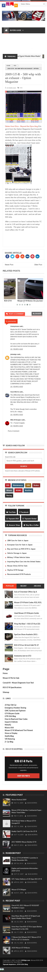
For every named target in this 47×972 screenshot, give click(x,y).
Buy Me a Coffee (32, 525)
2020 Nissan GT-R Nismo (21, 948)
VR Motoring (10, 739)
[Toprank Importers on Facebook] (3, 5)
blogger (37, 314)
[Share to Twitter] (10, 297)
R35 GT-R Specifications (12, 687)
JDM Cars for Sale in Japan (17, 540)
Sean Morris (14, 392)
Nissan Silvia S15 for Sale (17, 566)
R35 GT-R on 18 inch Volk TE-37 (26, 645)
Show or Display (11, 733)
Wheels (9, 490)
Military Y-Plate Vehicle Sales (18, 557)
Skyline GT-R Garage (15, 570)
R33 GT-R (8, 48)
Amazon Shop (14, 525)
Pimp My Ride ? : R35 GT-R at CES (27, 624)
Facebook (24, 512)
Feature (37, 280)
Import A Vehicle (11, 722)
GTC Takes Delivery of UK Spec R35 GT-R (27, 879)
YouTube (12, 512)
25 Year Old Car (10, 705)
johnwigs (13, 354)
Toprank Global (30, 519)
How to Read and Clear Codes (16, 719)
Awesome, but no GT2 (22, 656)
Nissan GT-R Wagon (19, 890)
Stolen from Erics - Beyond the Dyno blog (21, 126)
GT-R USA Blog (22, 964)
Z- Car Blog (9, 742)
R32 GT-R (25, 42)
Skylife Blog (9, 736)
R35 (15, 65)
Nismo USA (9, 728)
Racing (9, 495)
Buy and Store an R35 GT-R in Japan (21, 549)
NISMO (18, 490)
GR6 (28, 485)
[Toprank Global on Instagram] (8, 4)
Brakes (36, 485)
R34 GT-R (17, 48)
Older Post (38, 265)
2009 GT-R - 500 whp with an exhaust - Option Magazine (23, 77)
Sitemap (6, 692)
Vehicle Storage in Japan (17, 553)
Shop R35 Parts (23, 776)
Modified (28, 490)
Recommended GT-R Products (19, 574)
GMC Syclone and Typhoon (15, 711)
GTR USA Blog (10, 716)
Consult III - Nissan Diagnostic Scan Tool (18, 683)
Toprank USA (14, 519)
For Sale (26, 48)
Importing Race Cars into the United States (23, 562)
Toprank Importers (9, 964)
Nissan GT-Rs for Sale (11, 678)
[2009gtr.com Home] (6, 30)
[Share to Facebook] (7, 297)
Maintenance (25, 36)
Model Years (10, 36)
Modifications (11, 42)
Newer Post (9, 265)
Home (5, 673)
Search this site (10, 457)
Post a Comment (13, 431)
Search (23, 466)
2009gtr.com (25, 960)
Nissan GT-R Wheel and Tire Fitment (19, 730)
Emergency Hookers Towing (15, 708)
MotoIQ (8, 725)
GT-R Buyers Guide (12, 713)
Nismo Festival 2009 (19, 800)
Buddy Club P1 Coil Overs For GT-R (24, 831)
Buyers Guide (15, 30)
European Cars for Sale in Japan (19, 545)
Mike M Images (15, 420)
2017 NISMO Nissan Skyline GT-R (24, 842)
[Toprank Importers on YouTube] (12, 4)
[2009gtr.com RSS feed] (16, 5)
